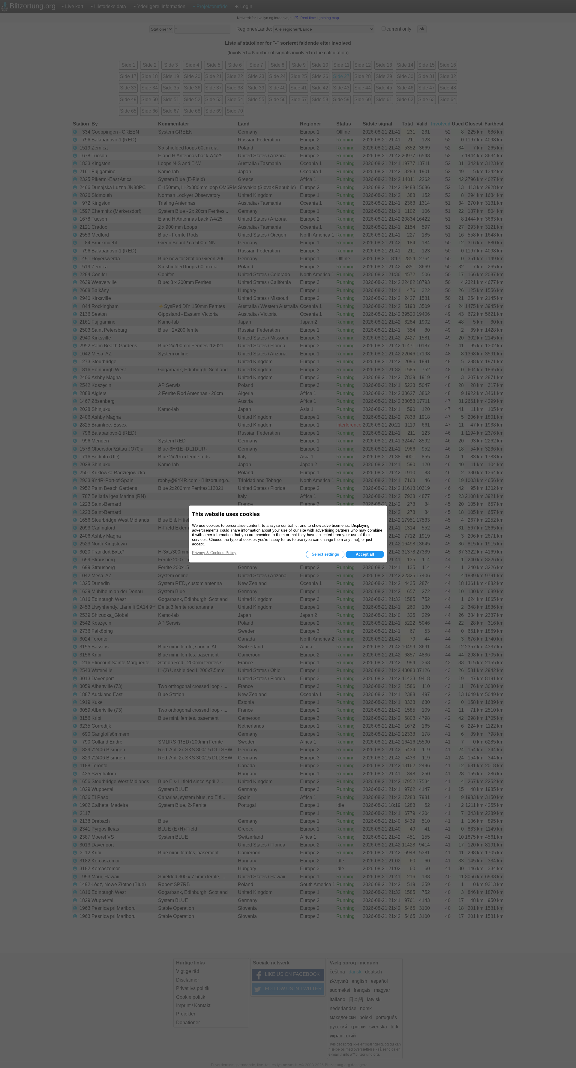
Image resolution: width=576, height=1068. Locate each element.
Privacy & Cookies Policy (214, 553)
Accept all (365, 554)
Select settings (325, 554)
